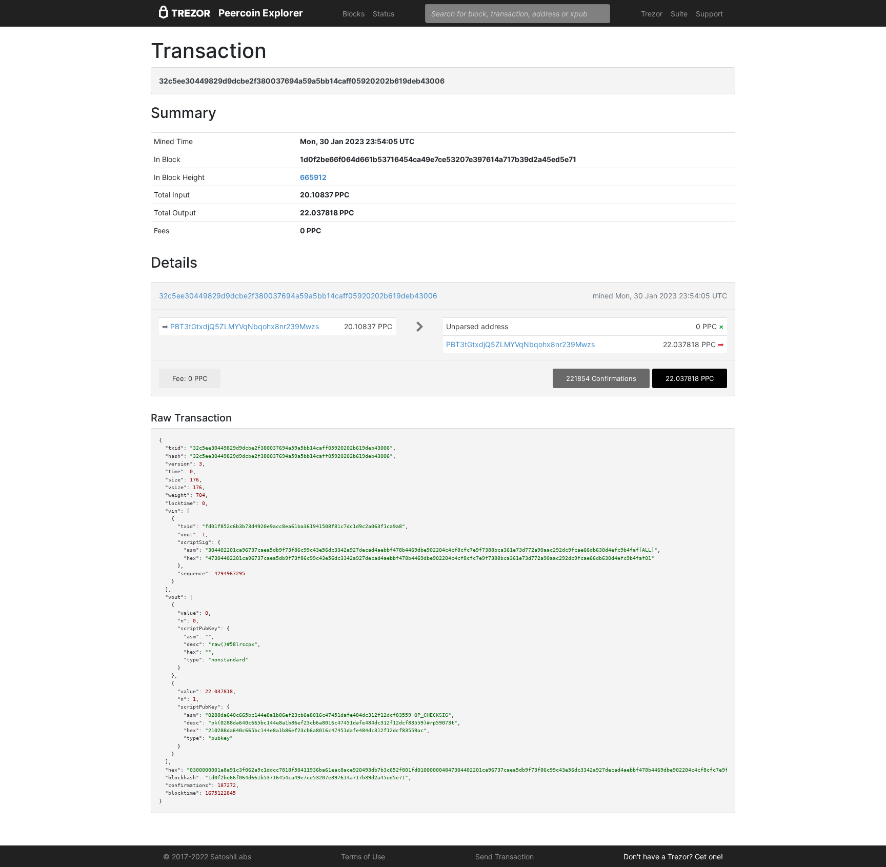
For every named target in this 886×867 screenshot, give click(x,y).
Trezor (651, 13)
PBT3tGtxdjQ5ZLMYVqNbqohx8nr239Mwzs (244, 326)
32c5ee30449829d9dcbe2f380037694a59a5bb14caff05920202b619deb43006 (298, 295)
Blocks (354, 13)
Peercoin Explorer (260, 13)
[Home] (184, 14)
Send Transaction (504, 856)
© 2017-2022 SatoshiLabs (207, 856)
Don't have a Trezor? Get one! (673, 856)
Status (383, 13)
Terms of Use (363, 856)
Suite (679, 13)
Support (709, 13)
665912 (313, 177)
